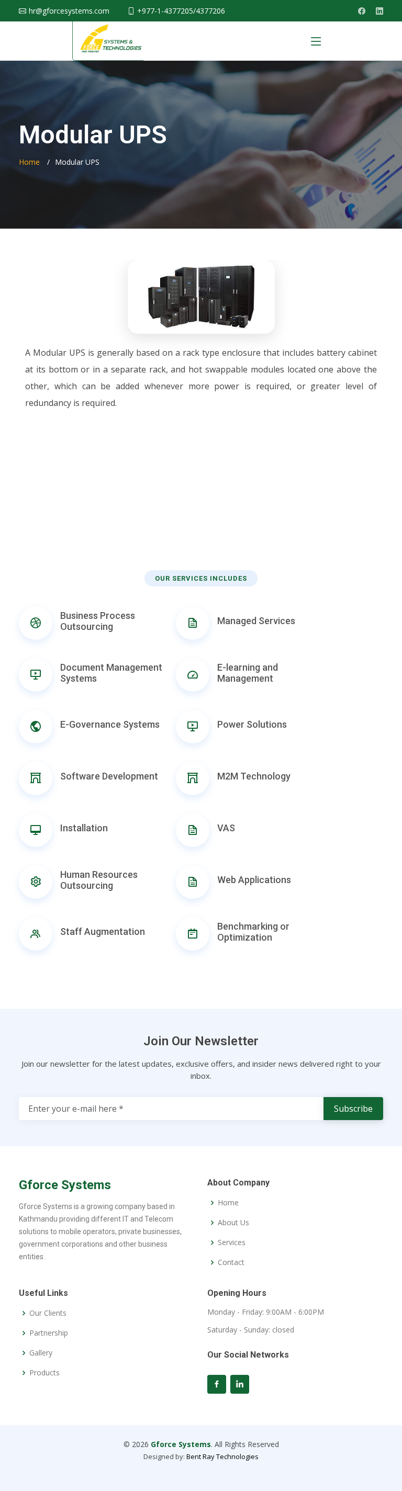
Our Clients (47, 1313)
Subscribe (353, 1108)
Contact (231, 1262)
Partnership (48, 1333)
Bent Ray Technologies (222, 1456)
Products (44, 1372)
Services (231, 1242)
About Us (233, 1222)
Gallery (40, 1353)
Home (29, 162)
